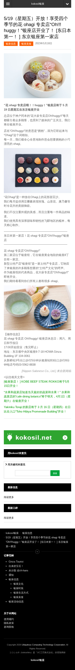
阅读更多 (9, 497)
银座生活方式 (20, 592)
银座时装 (18, 588)
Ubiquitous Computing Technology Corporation (43, 645)
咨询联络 (9, 626)
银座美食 (26, 43)
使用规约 (9, 619)
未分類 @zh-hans (18, 570)
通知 (11, 574)
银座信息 (11, 43)
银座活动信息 (16, 601)
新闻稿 (66, 371)
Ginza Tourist (16, 561)
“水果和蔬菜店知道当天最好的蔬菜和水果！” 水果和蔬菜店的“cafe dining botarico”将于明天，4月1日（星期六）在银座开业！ (37, 396)
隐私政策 (9, 623)
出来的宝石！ (16, 566)
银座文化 (18, 583)
